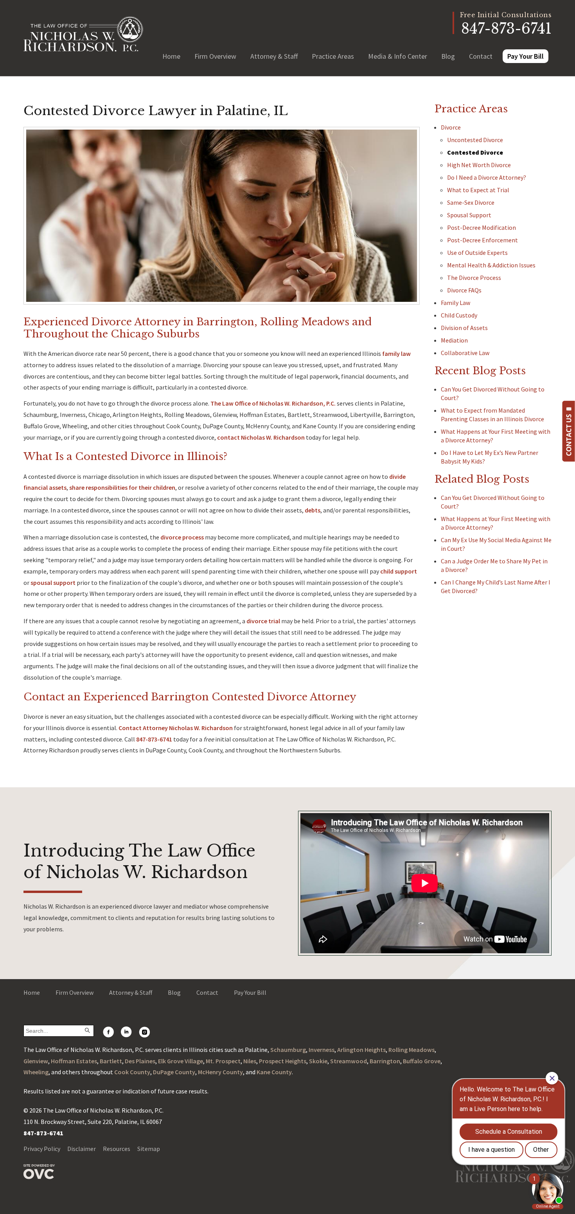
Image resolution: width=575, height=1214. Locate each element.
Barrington (385, 1061)
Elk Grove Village (180, 1061)
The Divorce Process (474, 277)
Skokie (318, 1061)
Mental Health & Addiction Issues (491, 265)
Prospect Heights (282, 1061)
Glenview (35, 1061)
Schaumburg (288, 1049)
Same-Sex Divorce (470, 202)
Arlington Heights (361, 1049)
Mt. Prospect (223, 1061)
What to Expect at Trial (478, 190)
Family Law (455, 303)
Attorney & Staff (274, 56)
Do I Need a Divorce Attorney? (486, 177)
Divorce (451, 127)
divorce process (182, 537)
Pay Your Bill (525, 56)
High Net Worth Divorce (479, 165)
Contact (480, 56)
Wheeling (36, 1072)
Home (171, 56)
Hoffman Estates (74, 1061)
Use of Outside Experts (477, 252)
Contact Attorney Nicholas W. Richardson (176, 728)
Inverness (321, 1049)
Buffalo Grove (421, 1061)
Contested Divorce (475, 152)
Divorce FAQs (464, 290)
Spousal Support (469, 215)
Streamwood (348, 1061)
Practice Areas (333, 56)
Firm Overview (215, 56)
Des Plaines (140, 1061)
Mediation (454, 340)
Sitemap (148, 1149)
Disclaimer (81, 1149)
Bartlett (111, 1061)
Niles (249, 1061)
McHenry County (220, 1072)
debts (312, 510)
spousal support (53, 582)
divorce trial (263, 621)
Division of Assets (464, 328)
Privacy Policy (41, 1149)
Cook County (132, 1072)
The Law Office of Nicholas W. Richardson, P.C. (273, 403)
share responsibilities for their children (122, 487)
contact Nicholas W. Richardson (261, 437)
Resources (116, 1149)
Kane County (274, 1072)
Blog (448, 56)
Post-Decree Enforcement (482, 240)
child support (398, 571)
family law (396, 353)
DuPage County (174, 1072)
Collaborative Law (465, 353)
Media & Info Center (397, 56)
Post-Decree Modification (481, 227)
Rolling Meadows (411, 1049)
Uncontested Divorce (475, 140)
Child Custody (459, 315)
